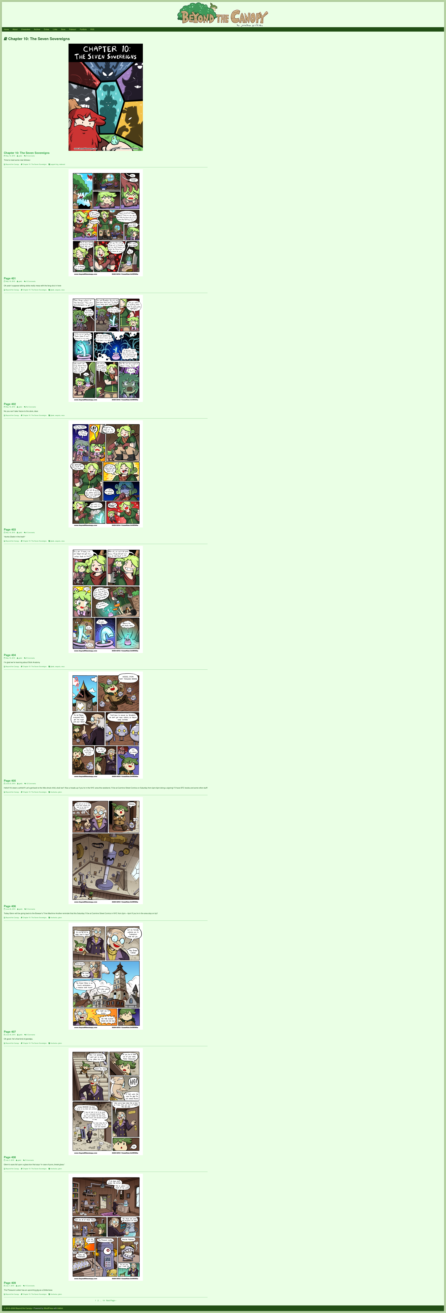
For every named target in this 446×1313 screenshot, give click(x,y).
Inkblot (60, 1308)
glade (52, 290)
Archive (37, 29)
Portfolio (83, 29)
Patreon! (72, 29)
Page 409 (10, 1283)
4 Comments (30, 532)
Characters (25, 29)
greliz (20, 156)
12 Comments (31, 281)
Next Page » (111, 1300)
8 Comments (30, 658)
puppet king (54, 164)
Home (6, 29)
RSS (92, 29)
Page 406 (10, 906)
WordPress (48, 1308)
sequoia (57, 290)
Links (55, 29)
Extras (46, 29)
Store (63, 29)
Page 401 (10, 278)
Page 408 (10, 1157)
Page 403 (10, 529)
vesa (62, 290)
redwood (62, 164)
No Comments (31, 407)
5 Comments (30, 156)
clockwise (54, 792)
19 (103, 1300)
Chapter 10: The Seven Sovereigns (26, 153)
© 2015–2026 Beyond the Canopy (18, 1308)
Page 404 (10, 655)
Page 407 (10, 1032)
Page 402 (10, 404)
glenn (60, 792)
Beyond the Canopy (12, 164)
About (15, 29)
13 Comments (30, 1286)
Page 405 (10, 780)
